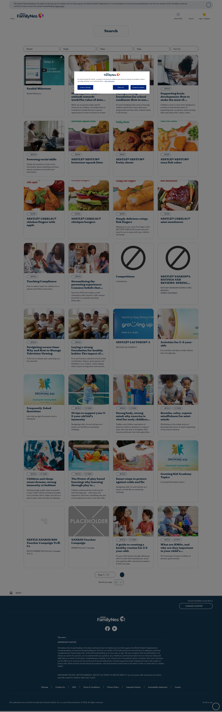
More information (110, 81)
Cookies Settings (85, 87)
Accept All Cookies (138, 87)
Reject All (121, 87)
